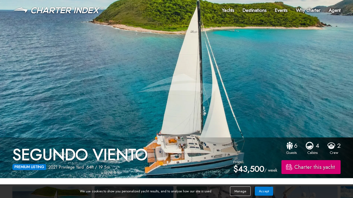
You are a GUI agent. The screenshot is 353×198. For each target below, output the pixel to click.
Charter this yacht (314, 167)
